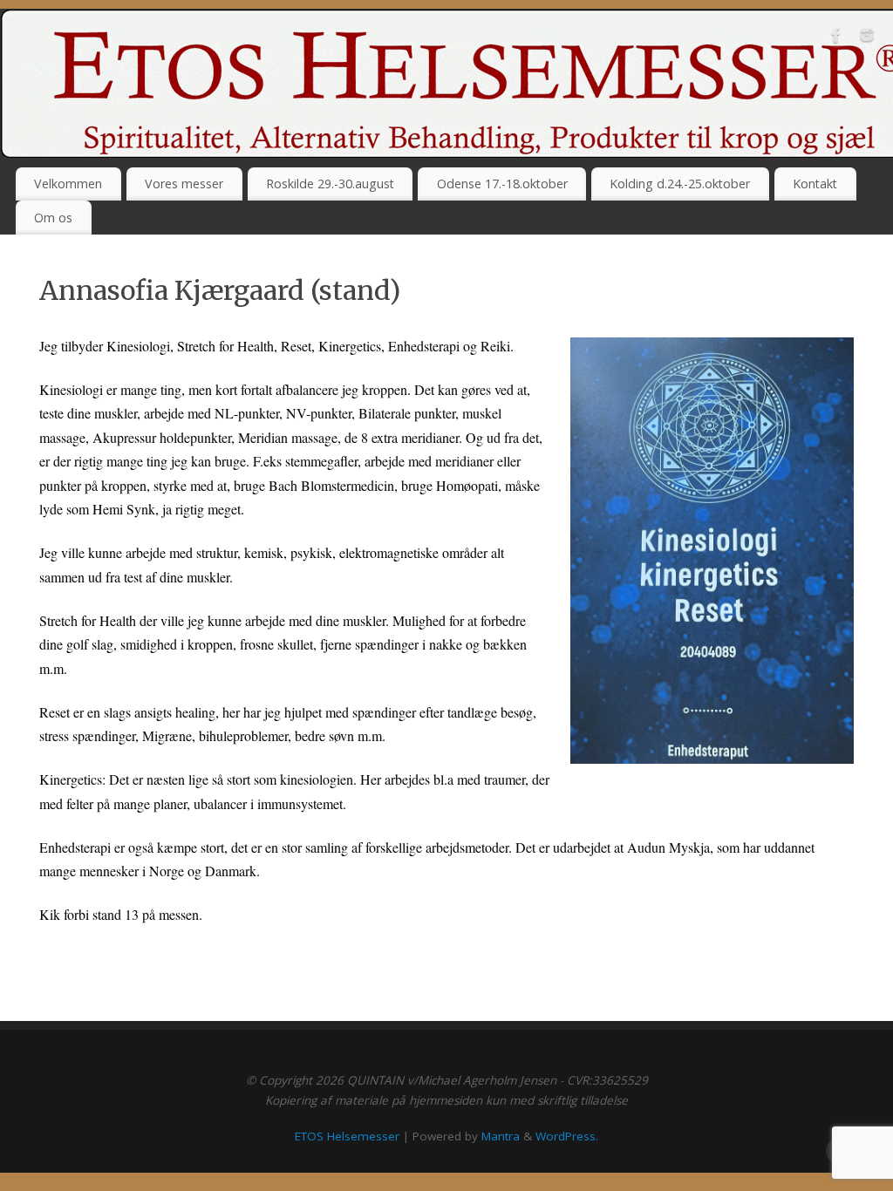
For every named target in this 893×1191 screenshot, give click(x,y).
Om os (53, 217)
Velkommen (68, 183)
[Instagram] (867, 38)
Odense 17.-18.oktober (502, 183)
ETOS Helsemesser (347, 1136)
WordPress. (566, 1136)
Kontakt (815, 183)
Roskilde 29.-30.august (330, 183)
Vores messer (184, 183)
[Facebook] (836, 38)
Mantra (500, 1136)
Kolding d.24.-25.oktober (680, 183)
